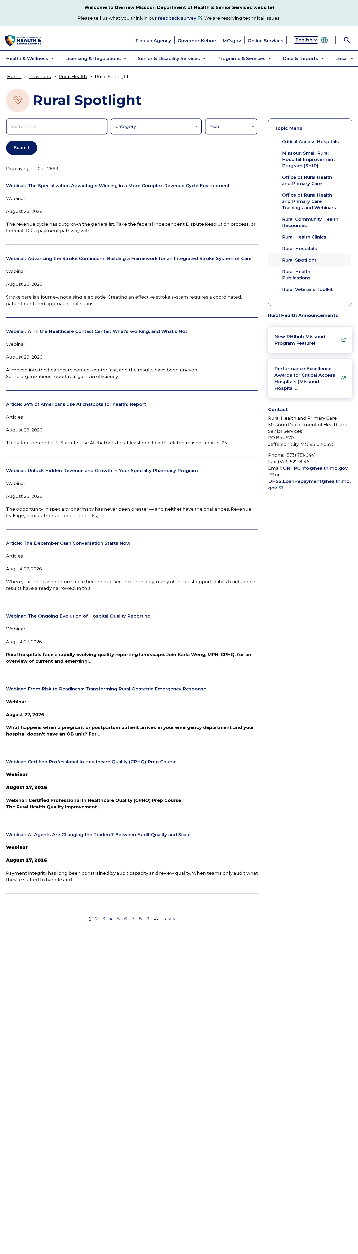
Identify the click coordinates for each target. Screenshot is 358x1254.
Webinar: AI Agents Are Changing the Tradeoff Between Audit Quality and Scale (98, 834)
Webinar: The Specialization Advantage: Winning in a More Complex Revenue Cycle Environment (118, 185)
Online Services (265, 40)
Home (14, 76)
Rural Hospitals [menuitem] (299, 248)
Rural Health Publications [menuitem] (296, 274)
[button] (25, 58)
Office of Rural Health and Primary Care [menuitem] (307, 180)
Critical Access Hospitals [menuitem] (310, 141)
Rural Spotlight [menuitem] (299, 260)
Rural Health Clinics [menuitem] (304, 237)
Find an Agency (153, 40)
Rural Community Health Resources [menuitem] (310, 222)
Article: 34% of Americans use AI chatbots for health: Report (76, 404)
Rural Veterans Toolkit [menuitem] (307, 289)
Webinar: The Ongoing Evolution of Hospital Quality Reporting (78, 616)
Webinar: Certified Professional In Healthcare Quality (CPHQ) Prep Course (91, 761)
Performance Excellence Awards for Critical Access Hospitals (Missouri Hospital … (304, 378)
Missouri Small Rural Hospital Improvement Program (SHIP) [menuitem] (308, 159)
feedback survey (177, 18)
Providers (40, 76)
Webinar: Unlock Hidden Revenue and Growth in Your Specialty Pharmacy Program (102, 470)
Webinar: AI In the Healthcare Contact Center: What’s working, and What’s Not (96, 331)
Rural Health (73, 76)
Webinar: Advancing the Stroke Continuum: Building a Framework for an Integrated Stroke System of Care (129, 258)
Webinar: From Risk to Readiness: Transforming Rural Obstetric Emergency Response (106, 688)
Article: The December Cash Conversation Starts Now (68, 543)
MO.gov (232, 40)
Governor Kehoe (197, 40)
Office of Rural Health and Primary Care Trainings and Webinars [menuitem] (309, 201)
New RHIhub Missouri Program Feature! (299, 340)
